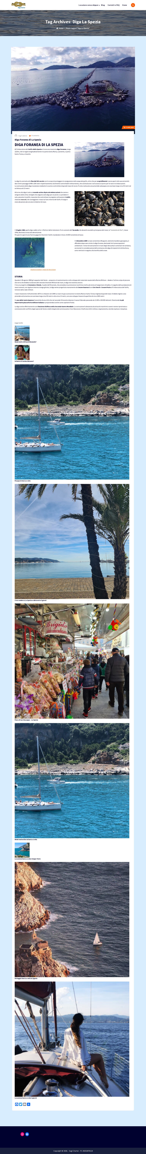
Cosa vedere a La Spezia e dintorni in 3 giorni (30, 600)
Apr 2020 (130, 127)
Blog (103, 5)
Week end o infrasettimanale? (25, 342)
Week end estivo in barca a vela (26, 839)
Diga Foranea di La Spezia (28, 139)
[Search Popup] (133, 5)
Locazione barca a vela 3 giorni (26, 1098)
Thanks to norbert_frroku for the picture (43, 270)
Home (124, 5)
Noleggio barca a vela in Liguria (26, 978)
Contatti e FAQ (113, 5)
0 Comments (35, 136)
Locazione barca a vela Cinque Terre (28, 859)
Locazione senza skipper (88, 5)
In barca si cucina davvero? (24, 361)
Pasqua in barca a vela (22, 481)
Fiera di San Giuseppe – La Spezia (26, 720)
